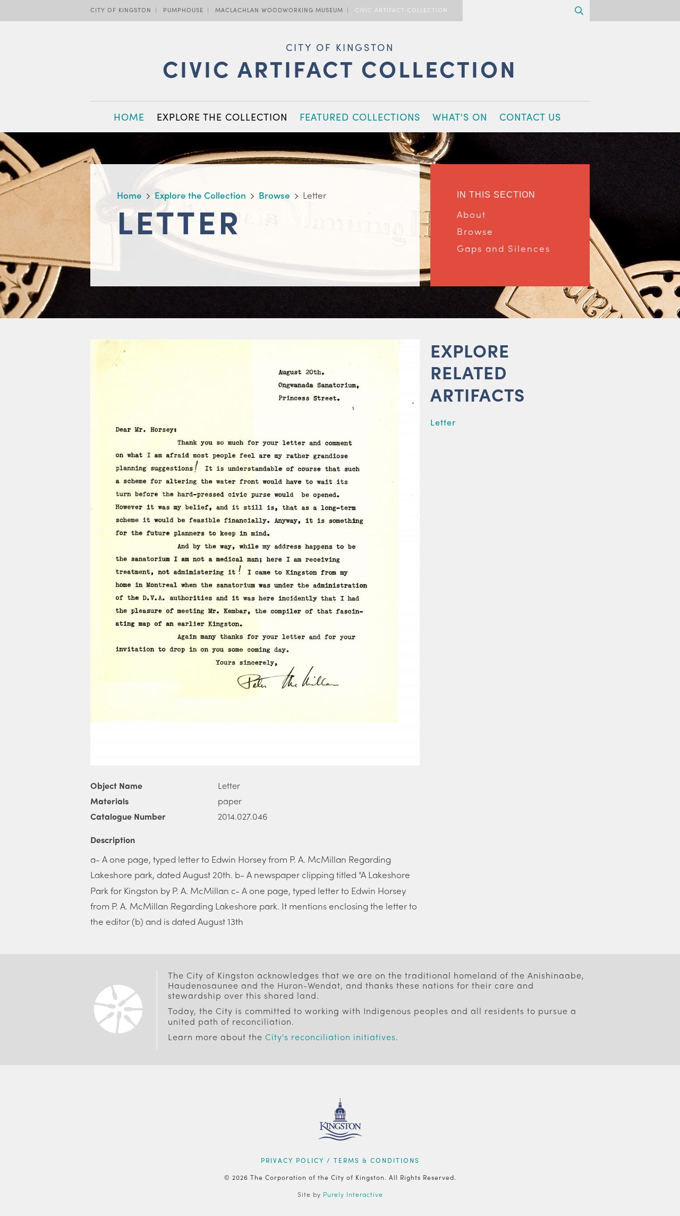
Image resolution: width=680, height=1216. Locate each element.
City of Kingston (120, 9)
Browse (475, 231)
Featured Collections (360, 116)
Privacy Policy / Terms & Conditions (340, 1160)
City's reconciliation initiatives (330, 1037)
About (471, 214)
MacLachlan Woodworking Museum (279, 9)
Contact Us (530, 116)
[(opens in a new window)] (340, 1154)
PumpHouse (183, 9)
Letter (443, 422)
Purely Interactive (353, 1194)
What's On (459, 116)
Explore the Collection (222, 116)
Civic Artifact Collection (401, 9)
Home (129, 116)
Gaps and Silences (503, 248)
